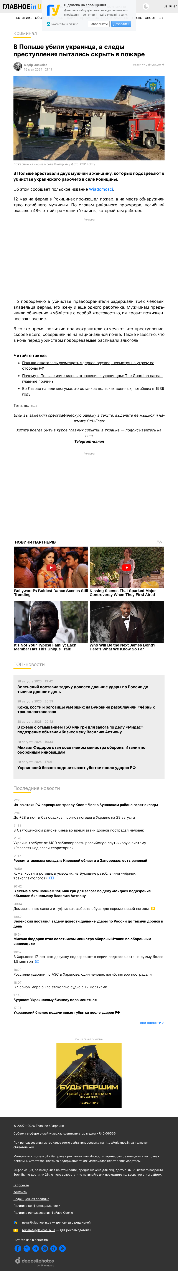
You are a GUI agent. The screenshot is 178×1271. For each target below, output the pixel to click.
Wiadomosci (101, 189)
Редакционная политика (31, 1199)
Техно (137, 17)
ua (166, 6)
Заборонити (99, 24)
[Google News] (53, 1248)
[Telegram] (35, 1248)
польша (31, 405)
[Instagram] (44, 1248)
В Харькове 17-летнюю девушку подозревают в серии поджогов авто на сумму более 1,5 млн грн (88, 957)
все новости (150, 1022)
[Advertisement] (89, 258)
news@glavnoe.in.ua (36, 1222)
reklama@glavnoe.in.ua (38, 1230)
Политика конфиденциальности (36, 1205)
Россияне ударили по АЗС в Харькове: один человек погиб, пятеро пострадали (82, 972)
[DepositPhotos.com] (34, 1262)
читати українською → (148, 64)
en (175, 6)
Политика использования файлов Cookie (43, 1212)
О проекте (21, 1185)
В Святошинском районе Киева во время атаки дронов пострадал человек (78, 828)
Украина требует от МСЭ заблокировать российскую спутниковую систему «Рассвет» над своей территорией (79, 843)
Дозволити (121, 24)
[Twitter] (26, 1248)
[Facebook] (18, 1248)
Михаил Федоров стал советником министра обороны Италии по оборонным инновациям (82, 939)
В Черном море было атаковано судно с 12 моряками (60, 985)
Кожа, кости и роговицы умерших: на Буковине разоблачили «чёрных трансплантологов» (74, 873)
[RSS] (62, 1248)
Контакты (20, 1192)
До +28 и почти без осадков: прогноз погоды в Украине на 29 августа (74, 815)
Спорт (150, 17)
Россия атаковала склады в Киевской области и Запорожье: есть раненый (80, 858)
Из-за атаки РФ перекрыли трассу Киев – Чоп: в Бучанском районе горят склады (85, 802)
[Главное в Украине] (24, 7)
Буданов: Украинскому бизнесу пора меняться (55, 997)
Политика (24, 17)
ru (170, 6)
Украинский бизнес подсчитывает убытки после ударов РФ (66, 1010)
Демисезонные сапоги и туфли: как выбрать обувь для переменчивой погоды (81, 906)
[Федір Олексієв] (17, 69)
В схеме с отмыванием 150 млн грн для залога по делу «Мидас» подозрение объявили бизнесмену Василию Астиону (82, 891)
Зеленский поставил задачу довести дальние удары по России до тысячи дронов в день (88, 921)
